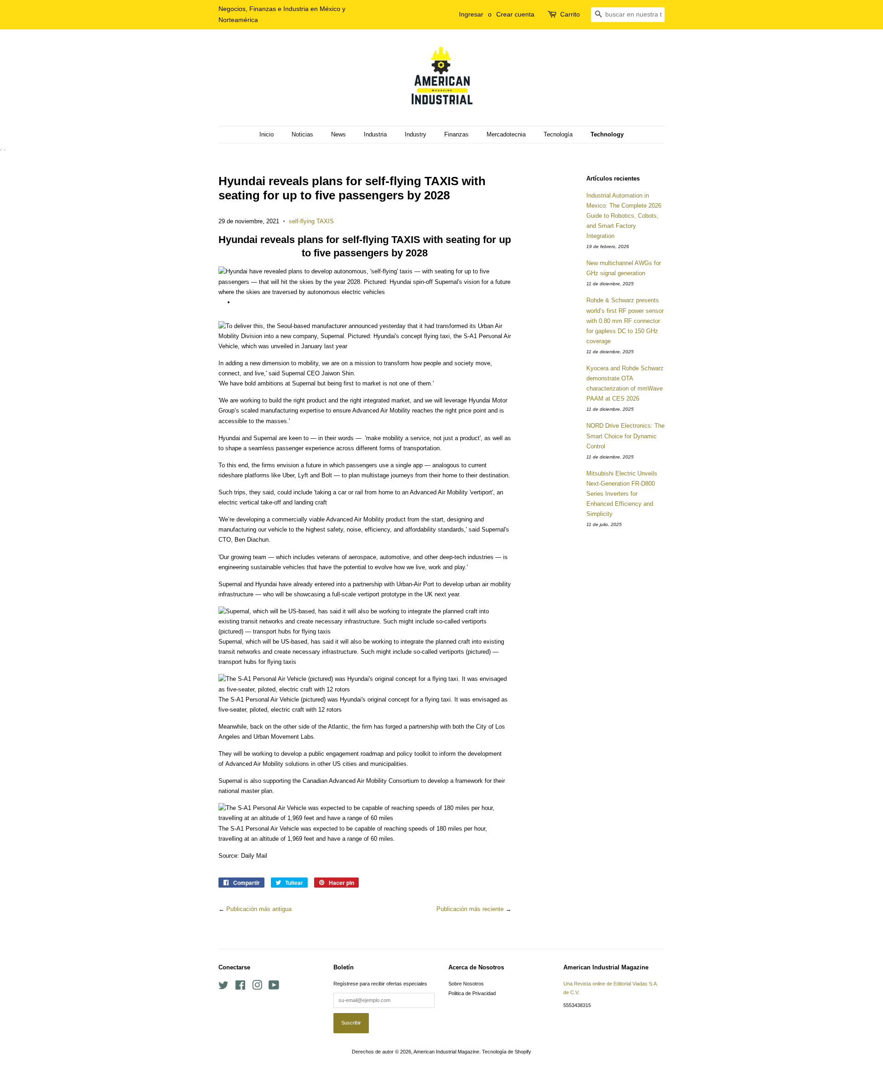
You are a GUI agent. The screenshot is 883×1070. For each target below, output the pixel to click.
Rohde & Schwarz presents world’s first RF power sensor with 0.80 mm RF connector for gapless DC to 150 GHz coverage (625, 320)
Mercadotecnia (506, 134)
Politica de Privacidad (472, 993)
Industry (415, 134)
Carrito (570, 14)
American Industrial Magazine (446, 1051)
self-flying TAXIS (311, 221)
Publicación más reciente (470, 909)
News (338, 134)
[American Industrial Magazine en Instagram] (257, 987)
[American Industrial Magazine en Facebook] (240, 987)
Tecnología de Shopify (506, 1051)
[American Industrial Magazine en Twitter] (223, 987)
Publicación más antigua (259, 909)
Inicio (266, 134)
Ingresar (471, 14)
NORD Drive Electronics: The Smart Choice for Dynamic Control (625, 435)
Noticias (302, 134)
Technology (607, 134)
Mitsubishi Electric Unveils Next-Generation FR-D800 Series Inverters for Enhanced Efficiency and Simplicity (621, 493)
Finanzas (456, 134)
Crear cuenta (515, 14)
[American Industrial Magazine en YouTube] (274, 987)
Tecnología (558, 134)
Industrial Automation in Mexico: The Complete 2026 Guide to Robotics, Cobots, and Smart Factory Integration (623, 215)
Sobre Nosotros (466, 983)
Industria (375, 134)
